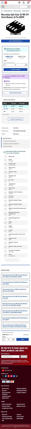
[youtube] (8, 376)
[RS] (6, 2)
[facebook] (14, 376)
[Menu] (2, 2)
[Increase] (25, 65)
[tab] (15, 138)
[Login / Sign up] (24, 2)
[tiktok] (17, 376)
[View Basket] (28, 2)
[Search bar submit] (28, 6)
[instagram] (11, 376)
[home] (1, 10)
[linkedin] (6, 376)
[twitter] (3, 376)
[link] (13, 50)
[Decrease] (5, 65)
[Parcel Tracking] (19, 2)
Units (5, 60)
